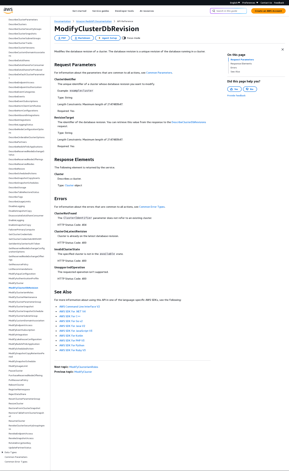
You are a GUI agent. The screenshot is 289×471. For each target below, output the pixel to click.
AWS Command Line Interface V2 (79, 306)
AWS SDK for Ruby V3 (72, 350)
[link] (125, 21)
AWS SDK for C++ (69, 316)
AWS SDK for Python (71, 345)
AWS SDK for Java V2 (72, 326)
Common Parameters (159, 72)
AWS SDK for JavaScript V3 (75, 330)
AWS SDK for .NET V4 (72, 311)
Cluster (69, 185)
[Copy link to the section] (52, 64)
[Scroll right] (156, 11)
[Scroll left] (70, 11)
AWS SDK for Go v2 (71, 321)
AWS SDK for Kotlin (71, 335)
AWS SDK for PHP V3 (71, 340)
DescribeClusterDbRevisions (189, 122)
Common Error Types (152, 206)
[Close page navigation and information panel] (282, 49)
